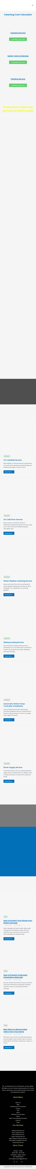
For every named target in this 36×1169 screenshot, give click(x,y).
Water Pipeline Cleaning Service (18, 1138)
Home (18, 1112)
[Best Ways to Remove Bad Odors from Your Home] (18, 1010)
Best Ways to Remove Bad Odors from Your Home (15, 1030)
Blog (5, 917)
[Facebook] (14, 1161)
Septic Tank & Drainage (18, 56)
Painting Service (18, 79)
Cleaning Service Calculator (18, 1106)
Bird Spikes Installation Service (18, 1140)
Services (18, 1120)
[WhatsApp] (22, 1161)
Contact (18, 1108)
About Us (18, 1102)
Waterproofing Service (18, 1130)
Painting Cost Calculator (18, 1114)
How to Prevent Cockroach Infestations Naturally (15, 976)
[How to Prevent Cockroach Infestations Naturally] (18, 956)
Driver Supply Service (18, 1132)
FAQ (18, 1110)
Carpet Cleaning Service (18, 1136)
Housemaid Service (18, 1142)
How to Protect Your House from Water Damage (17, 921)
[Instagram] (16, 1161)
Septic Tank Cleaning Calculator (18, 1118)
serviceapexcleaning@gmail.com (18, 1158)
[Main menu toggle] (32, 5)
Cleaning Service (18, 33)
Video (18, 1122)
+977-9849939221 (18, 1156)
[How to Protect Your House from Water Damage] (18, 901)
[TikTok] (19, 1161)
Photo (18, 1116)
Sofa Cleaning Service (18, 1134)
